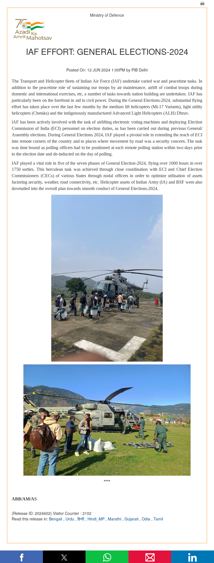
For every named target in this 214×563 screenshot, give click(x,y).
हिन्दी (81, 519)
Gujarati (132, 519)
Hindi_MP (96, 519)
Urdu (70, 519)
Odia (146, 519)
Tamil (158, 519)
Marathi (115, 519)
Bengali (56, 519)
